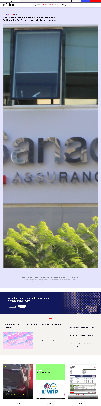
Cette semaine (56, 4)
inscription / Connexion (96, 1)
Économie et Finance (13, 10)
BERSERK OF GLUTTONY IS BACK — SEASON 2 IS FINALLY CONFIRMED (33, 326)
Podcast (41, 370)
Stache (4, 330)
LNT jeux (65, 1)
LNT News (14, 1)
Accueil (6, 10)
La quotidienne (38, 4)
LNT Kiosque (26, 1)
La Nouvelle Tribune (9, 4)
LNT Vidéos (39, 1)
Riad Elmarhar (14, 330)
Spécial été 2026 (48, 4)
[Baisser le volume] (64, 398)
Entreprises (4, 15)
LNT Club (85, 1)
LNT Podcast (52, 1)
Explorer (63, 4)
